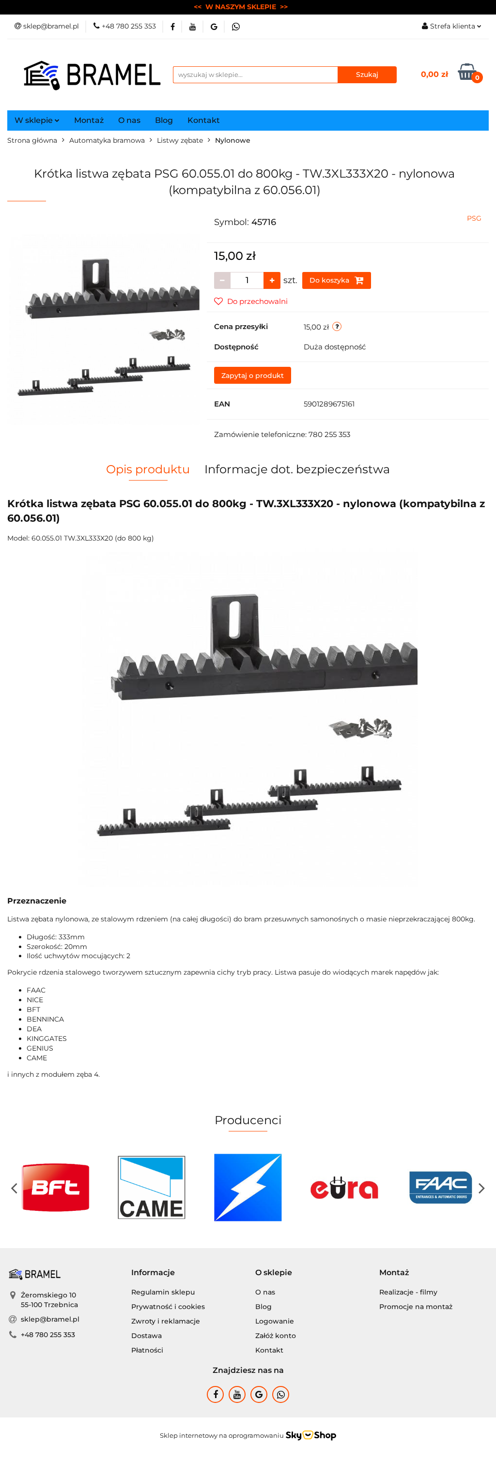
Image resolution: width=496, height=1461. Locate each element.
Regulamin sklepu (163, 1292)
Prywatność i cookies (168, 1306)
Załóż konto (275, 1335)
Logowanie (274, 1321)
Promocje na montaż (415, 1306)
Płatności (147, 1350)
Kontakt (203, 120)
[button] (153, 1273)
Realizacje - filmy (408, 1292)
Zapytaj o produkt (252, 375)
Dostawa (146, 1335)
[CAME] (66, 1187)
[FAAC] (355, 1187)
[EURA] (259, 1187)
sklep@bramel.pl (50, 1319)
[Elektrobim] (163, 1187)
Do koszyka (330, 280)
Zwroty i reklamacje (165, 1321)
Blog (164, 120)
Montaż (89, 120)
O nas (129, 120)
